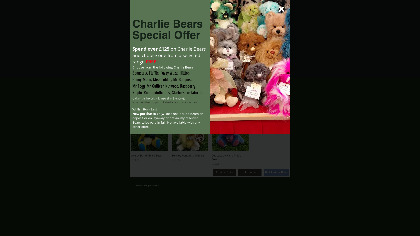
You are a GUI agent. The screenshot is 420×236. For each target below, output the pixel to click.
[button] (281, 9)
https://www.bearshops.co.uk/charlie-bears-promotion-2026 (165, 102)
